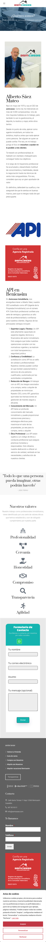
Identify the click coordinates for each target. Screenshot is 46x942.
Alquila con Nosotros (15, 764)
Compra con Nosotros (15, 760)
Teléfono (10, 835)
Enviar (9, 847)
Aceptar (23, 924)
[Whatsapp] (19, 641)
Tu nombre (14, 649)
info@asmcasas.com (15, 812)
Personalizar (23, 930)
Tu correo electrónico (19, 663)
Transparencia (13, 777)
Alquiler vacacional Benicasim (18, 768)
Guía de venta (12, 756)
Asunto (12, 676)
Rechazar (23, 937)
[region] (23, 916)
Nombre (10, 825)
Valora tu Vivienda (14, 752)
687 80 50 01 (12, 807)
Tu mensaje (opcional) (20, 690)
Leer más (15, 918)
